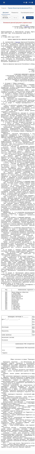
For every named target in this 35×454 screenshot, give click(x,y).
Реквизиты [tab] (14, 12)
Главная (3, 8)
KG (24, 2)
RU (30, 2)
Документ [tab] (6, 12)
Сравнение (30, 17)
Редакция (5, 16)
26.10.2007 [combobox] (6, 17)
